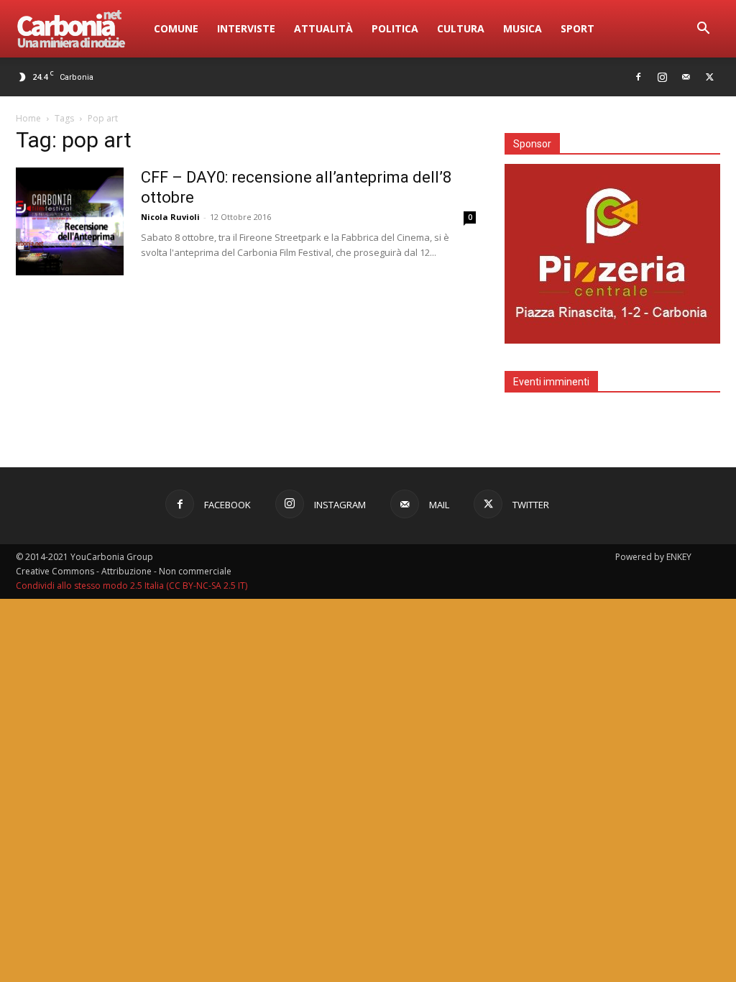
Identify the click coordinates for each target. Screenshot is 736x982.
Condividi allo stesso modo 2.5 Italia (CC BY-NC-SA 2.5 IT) (131, 585)
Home (28, 118)
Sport (577, 28)
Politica (395, 28)
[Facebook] (638, 77)
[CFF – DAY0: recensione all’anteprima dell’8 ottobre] (70, 221)
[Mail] (685, 77)
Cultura (460, 28)
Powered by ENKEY (653, 557)
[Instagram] (662, 77)
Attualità (323, 28)
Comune (176, 28)
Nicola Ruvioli (170, 216)
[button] (703, 30)
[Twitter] (709, 77)
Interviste (246, 28)
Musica (522, 28)
